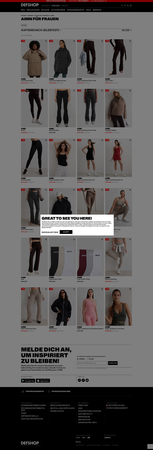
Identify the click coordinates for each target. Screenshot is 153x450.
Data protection (46, 227)
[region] (77, 225)
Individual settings (50, 232)
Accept (66, 232)
